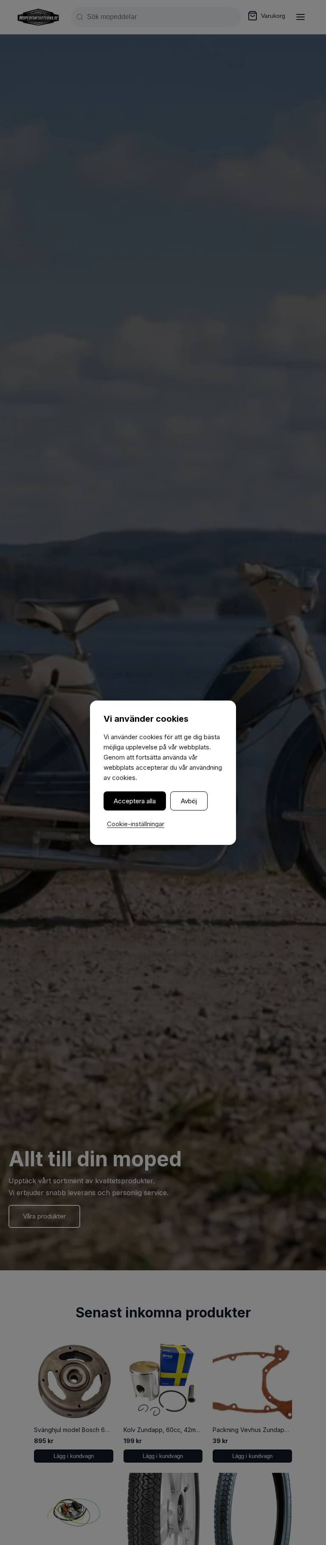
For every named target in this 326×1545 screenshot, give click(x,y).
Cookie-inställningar (135, 824)
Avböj (189, 801)
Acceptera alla (135, 801)
